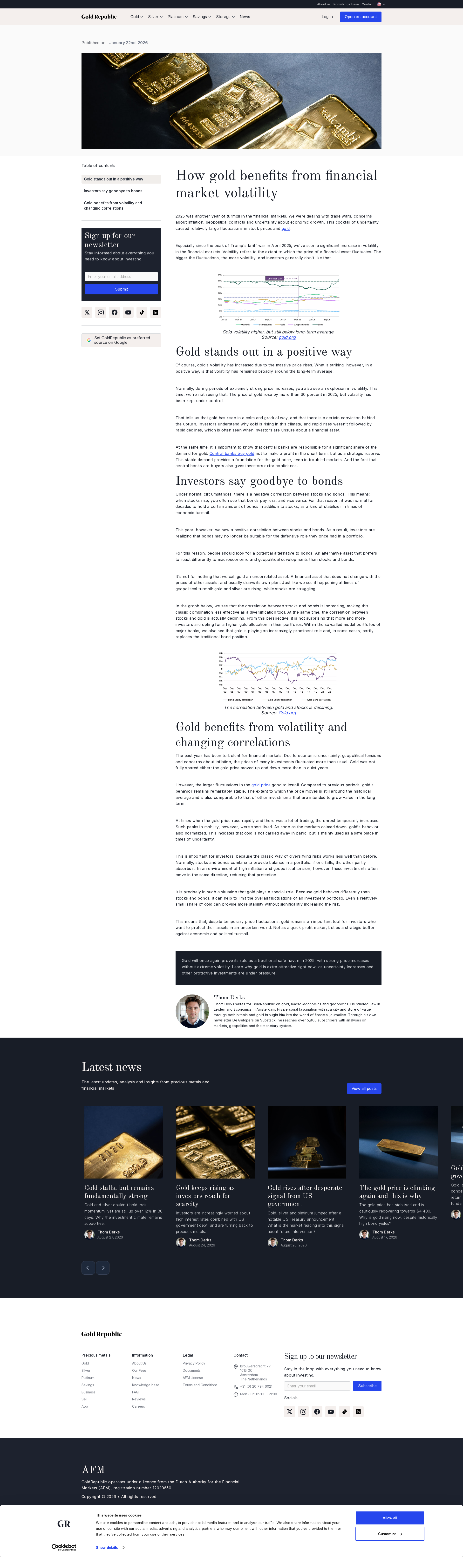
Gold (85, 1363)
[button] (136, 17)
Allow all (390, 1518)
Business (88, 1392)
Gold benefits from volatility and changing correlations (113, 205)
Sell (84, 1399)
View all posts (364, 1088)
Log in (327, 16)
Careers (138, 1406)
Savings (88, 1385)
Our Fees (139, 1370)
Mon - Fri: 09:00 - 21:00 (258, 1394)
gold (286, 228)
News (245, 16)
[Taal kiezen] (381, 4)
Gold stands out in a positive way (113, 179)
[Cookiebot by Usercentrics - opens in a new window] (64, 1547)
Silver (86, 1370)
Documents (192, 1370)
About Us (139, 1363)
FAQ (135, 1392)
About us (324, 4)
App (85, 1406)
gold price (261, 784)
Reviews (139, 1399)
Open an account (361, 16)
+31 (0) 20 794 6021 (256, 1386)
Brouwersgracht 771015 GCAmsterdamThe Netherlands (255, 1372)
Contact (368, 4)
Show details (107, 1547)
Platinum (88, 1378)
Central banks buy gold (232, 453)
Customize (387, 1533)
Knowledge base (346, 4)
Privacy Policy (194, 1363)
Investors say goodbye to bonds (113, 190)
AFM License (193, 1378)
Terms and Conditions (200, 1385)
